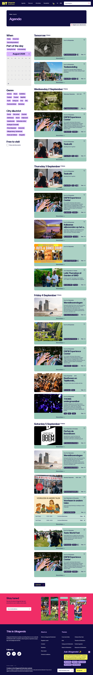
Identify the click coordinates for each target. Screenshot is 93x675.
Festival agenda (79, 644)
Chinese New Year (79, 637)
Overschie (21, 128)
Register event (44, 640)
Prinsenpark (68, 544)
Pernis (9, 114)
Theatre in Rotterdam (80, 640)
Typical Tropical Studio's (70, 260)
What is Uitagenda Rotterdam (48, 637)
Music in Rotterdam (66, 647)
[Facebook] (14, 654)
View (82, 54)
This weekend (82, 661)
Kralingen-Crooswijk (13, 124)
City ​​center (16, 114)
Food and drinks (11, 104)
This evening (67, 661)
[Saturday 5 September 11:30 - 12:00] (60, 516)
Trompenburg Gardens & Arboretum (73, 108)
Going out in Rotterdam (67, 644)
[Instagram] (8, 654)
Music (15, 94)
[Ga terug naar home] (8, 3)
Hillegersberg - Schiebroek (14, 131)
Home (10, 14)
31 (8, 83)
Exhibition (22, 94)
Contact (43, 644)
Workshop (21, 104)
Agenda (23, 3)
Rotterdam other (21, 121)
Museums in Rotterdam (80, 647)
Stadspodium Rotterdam (71, 339)
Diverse (9, 94)
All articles (38, 3)
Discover (30, 3)
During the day (11, 49)
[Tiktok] (19, 654)
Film (26, 100)
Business (43, 647)
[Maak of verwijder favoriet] (84, 40)
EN (61, 3)
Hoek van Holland (12, 135)
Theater (16, 97)
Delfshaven (10, 118)
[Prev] (9, 54)
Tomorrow (16, 39)
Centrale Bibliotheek (70, 512)
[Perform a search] (89, 3)
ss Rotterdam (68, 236)
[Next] (29, 54)
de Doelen (67, 390)
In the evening (21, 49)
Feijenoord (25, 118)
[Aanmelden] (29, 609)
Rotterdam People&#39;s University (73, 491)
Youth (8, 100)
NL (57, 3)
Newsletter (46, 3)
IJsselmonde (10, 121)
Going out (15, 100)
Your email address (12, 609)
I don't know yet (76, 664)
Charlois (24, 114)
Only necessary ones (64, 670)
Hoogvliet (22, 135)
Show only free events (15, 145)
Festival (9, 97)
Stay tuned (43, 651)
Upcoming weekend (12, 42)
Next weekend (68, 664)
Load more (38, 584)
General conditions (45, 654)
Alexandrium (68, 131)
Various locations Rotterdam (71, 314)
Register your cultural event (79, 25)
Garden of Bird (68, 285)
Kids (63, 640)
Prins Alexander (11, 128)
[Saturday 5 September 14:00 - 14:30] (60, 521)
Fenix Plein (67, 78)
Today (9, 39)
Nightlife (23, 97)
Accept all (79, 670)
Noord (17, 118)
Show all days (59, 58)
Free (21, 100)
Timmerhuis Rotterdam (70, 54)
